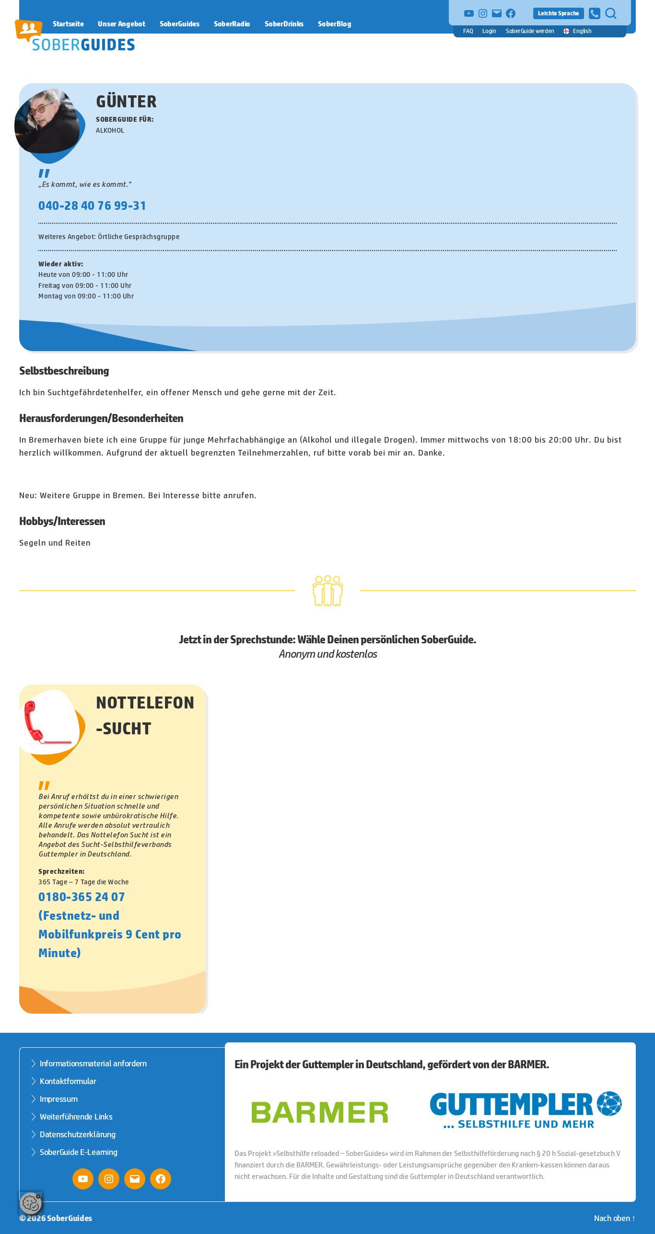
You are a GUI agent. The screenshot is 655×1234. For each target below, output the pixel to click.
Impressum (59, 1099)
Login (489, 31)
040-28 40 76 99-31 (92, 205)
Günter (126, 101)
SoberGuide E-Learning (78, 1152)
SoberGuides (179, 23)
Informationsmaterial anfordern (93, 1063)
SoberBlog (334, 23)
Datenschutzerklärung (78, 1134)
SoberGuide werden (530, 31)
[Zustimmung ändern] (30, 1203)
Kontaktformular (68, 1081)
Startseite (68, 23)
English (582, 31)
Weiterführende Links (76, 1116)
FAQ (468, 31)
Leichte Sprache (558, 13)
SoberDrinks (284, 23)
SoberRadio (232, 23)
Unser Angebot (121, 23)
